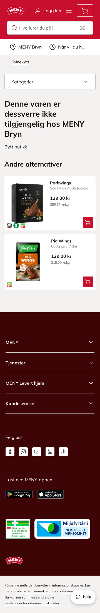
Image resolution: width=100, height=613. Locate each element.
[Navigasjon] (69, 10)
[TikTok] (63, 451)
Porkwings (60, 183)
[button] (50, 82)
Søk (83, 28)
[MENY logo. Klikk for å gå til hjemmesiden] (15, 11)
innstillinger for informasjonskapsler (31, 603)
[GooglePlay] (19, 494)
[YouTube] (36, 451)
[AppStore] (50, 494)
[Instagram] (23, 451)
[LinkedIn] (50, 451)
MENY (12, 342)
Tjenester (15, 363)
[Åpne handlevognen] (85, 10)
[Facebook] (10, 451)
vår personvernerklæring (35, 591)
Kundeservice (20, 403)
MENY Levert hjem (25, 383)
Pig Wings (61, 241)
